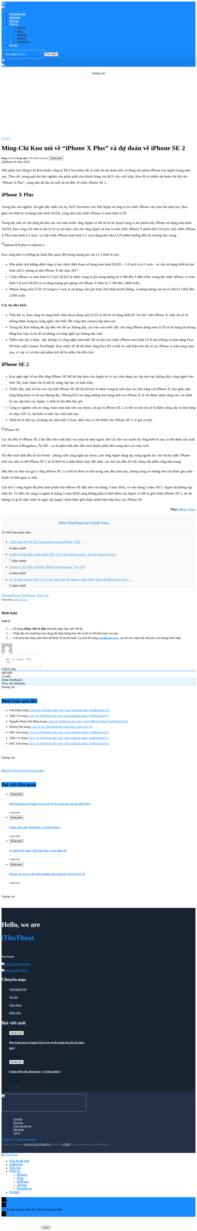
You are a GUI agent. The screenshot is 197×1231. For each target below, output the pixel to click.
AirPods (22, 34)
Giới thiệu (17, 1119)
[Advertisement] (98, 102)
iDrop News (187, 509)
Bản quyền (18, 1122)
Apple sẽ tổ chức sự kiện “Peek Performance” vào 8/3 (47, 567)
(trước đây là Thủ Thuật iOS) (37, 1144)
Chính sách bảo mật (22, 1126)
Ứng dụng (15, 1005)
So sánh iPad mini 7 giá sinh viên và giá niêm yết (38, 850)
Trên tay (14, 21)
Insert (46, 1227)
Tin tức (13, 45)
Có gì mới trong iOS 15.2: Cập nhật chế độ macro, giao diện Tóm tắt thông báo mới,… (70, 579)
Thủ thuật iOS (17, 14)
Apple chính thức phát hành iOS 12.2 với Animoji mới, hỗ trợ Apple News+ (62, 554)
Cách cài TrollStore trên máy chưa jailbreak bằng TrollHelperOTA (69, 710)
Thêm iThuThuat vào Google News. (84, 523)
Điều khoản (18, 1129)
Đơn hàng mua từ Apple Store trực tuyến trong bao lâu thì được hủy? (50, 803)
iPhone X (32, 595)
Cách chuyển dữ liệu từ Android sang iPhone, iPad (44, 542)
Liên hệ (16, 1133)
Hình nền (15, 1012)
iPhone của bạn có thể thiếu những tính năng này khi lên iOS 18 (47, 874)
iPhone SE (18, 595)
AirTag (21, 38)
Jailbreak (14, 17)
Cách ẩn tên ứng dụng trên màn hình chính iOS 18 (61, 726)
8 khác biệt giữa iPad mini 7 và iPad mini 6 (34, 827)
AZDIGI (67, 1144)
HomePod (23, 41)
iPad (20, 31)
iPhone (21, 27)
